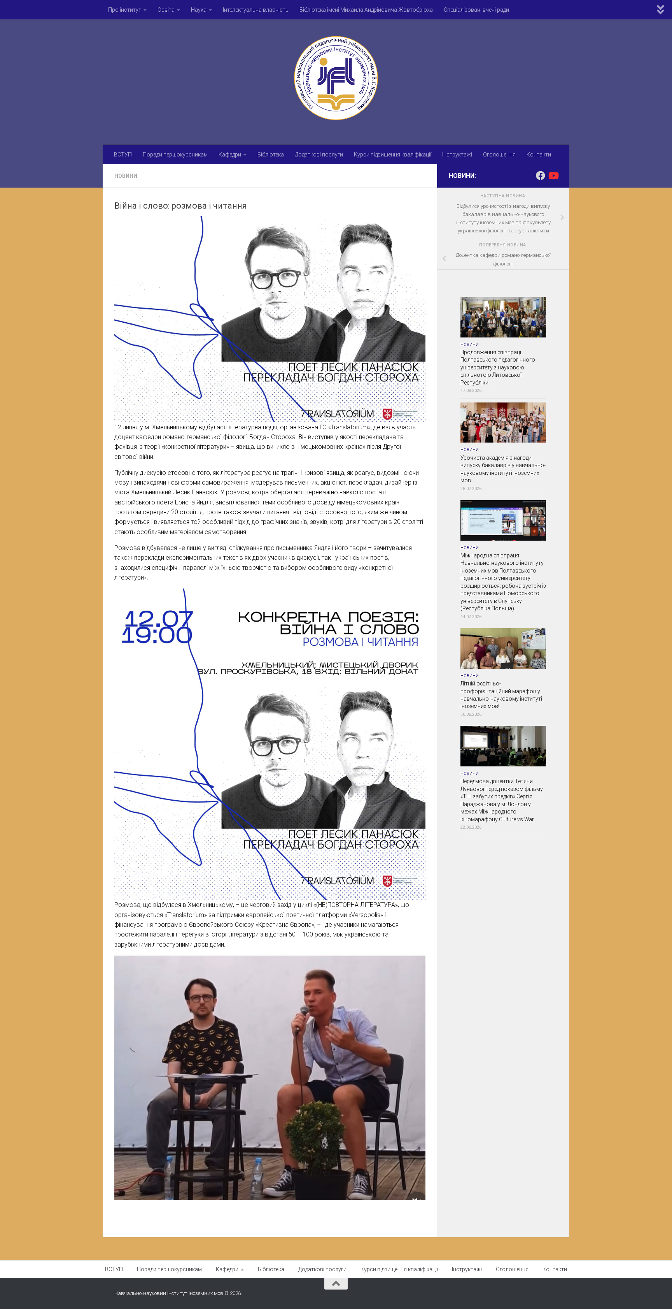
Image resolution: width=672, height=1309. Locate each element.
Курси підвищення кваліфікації (392, 154)
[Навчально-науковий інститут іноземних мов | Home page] (336, 78)
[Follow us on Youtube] (553, 175)
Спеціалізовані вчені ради (476, 10)
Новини (125, 176)
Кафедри (230, 154)
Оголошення (499, 154)
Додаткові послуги (319, 154)
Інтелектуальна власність (256, 10)
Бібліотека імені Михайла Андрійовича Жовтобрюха (366, 10)
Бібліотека (270, 154)
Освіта (166, 10)
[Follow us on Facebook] (540, 175)
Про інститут (124, 10)
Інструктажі (457, 154)
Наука (198, 10)
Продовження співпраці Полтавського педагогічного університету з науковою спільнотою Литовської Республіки (497, 367)
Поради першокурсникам (175, 154)
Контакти (539, 154)
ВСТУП (123, 154)
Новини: (462, 175)
